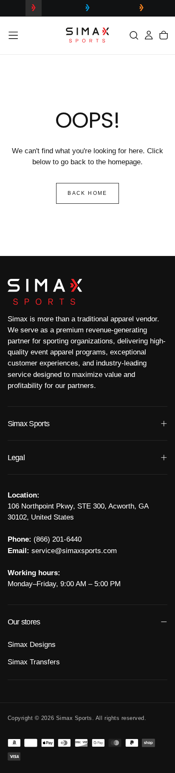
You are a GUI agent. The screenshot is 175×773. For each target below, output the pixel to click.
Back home (87, 193)
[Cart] (163, 35)
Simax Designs (32, 645)
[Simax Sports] (45, 291)
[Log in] (148, 35)
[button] (13, 35)
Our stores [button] (24, 622)
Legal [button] (16, 457)
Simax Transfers (34, 662)
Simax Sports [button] (29, 423)
